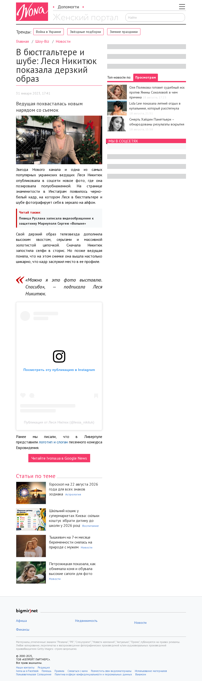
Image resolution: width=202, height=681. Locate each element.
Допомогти (68, 7)
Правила (59, 671)
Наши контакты (25, 667)
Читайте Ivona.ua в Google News (59, 458)
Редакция (44, 667)
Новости (63, 41)
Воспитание (90, 526)
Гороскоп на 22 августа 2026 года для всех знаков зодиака (73, 489)
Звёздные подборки (85, 31)
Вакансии (140, 674)
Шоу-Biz (42, 41)
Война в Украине (48, 31)
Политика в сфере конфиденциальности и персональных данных (93, 674)
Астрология (73, 494)
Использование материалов (151, 671)
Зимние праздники (124, 31)
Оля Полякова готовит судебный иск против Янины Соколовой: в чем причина (157, 92)
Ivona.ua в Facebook (27, 671)
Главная (22, 41)
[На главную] (85, 18)
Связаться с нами (77, 671)
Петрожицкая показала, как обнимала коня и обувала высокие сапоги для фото (72, 568)
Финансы (22, 629)
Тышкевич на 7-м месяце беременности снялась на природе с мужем (70, 542)
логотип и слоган (53, 441)
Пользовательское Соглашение (33, 674)
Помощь (46, 671)
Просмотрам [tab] (145, 77)
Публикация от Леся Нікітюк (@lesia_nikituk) (59, 422)
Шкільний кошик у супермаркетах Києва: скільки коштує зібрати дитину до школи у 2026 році (74, 518)
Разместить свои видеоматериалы (111, 671)
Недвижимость (86, 620)
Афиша (21, 620)
